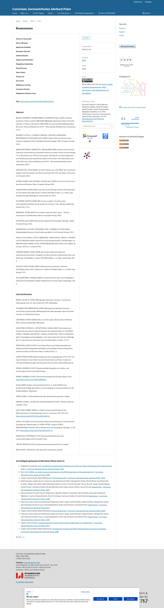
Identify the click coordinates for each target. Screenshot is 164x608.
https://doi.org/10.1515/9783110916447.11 (36, 430)
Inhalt (50, 13)
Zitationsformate (89, 126)
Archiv (25, 21)
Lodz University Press (32, 563)
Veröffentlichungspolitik (84, 13)
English (122, 32)
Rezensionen (97, 487)
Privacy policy (85, 592)
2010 (32, 21)
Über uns (24, 13)
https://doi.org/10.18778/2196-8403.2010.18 (36, 101)
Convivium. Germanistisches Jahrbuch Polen (41, 9)
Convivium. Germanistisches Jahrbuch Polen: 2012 (86, 478)
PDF (87, 38)
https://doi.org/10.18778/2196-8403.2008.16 (33, 416)
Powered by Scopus (132, 127)
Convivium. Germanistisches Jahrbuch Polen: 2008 (40, 532)
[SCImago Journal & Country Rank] (132, 107)
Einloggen (148, 2)
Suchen (147, 13)
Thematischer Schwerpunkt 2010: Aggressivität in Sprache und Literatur (79, 529)
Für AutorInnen (64, 13)
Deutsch (122, 28)
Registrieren (138, 2)
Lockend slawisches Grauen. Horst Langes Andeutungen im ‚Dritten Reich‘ (65, 523)
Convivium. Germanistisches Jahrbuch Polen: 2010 (86, 511)
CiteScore (135, 118)
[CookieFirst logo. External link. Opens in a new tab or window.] (27, 594)
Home (14, 13)
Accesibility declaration (25, 582)
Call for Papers (38, 13)
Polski (121, 35)
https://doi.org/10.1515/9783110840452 (31, 380)
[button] (29, 591)
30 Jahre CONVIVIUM (106, 13)
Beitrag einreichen (127, 46)
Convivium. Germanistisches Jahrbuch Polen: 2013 (45, 469)
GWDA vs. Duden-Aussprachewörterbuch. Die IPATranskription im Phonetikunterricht (61, 472)
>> (23, 537)
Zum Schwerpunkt (59, 478)
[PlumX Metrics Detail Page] (87, 155)
